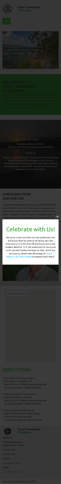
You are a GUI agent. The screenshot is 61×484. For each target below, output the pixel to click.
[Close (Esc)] (30, 216)
